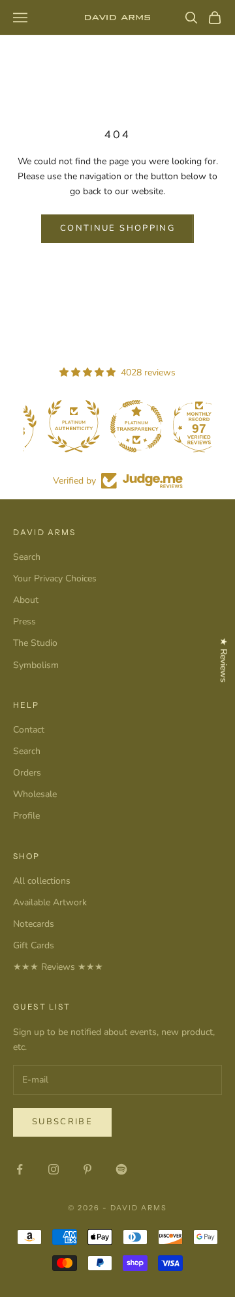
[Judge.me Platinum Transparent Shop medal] (180, 426)
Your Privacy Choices (55, 578)
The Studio (35, 643)
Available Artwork (50, 902)
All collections (41, 881)
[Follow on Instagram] (53, 1169)
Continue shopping (117, 228)
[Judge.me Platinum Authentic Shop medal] (117, 426)
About (26, 600)
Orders (27, 772)
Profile (26, 815)
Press (24, 621)
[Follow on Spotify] (121, 1169)
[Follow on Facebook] (19, 1169)
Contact (28, 729)
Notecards (33, 924)
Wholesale (35, 794)
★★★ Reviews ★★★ (58, 967)
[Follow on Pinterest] (87, 1169)
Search (26, 557)
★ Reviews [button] (223, 659)
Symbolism (36, 665)
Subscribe (62, 1122)
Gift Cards (33, 945)
